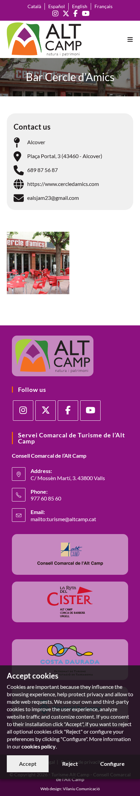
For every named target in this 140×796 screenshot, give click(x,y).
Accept (27, 763)
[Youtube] (90, 410)
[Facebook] (68, 410)
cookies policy (38, 746)
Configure (112, 763)
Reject (70, 763)
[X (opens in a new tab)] (65, 13)
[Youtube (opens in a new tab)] (85, 13)
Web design (50, 788)
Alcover (36, 142)
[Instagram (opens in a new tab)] (55, 13)
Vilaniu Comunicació (81, 788)
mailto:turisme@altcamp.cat (63, 519)
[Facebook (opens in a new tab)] (75, 13)
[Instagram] (23, 410)
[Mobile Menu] (130, 39)
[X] (45, 410)
